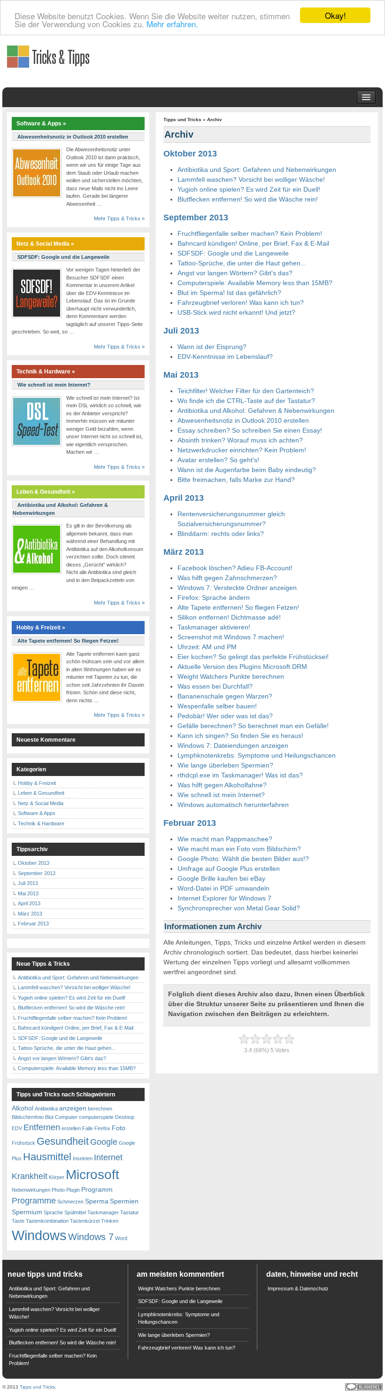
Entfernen (41, 1127)
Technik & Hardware (41, 823)
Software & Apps (36, 813)
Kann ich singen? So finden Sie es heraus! (240, 735)
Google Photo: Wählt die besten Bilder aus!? (243, 858)
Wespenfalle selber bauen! (217, 706)
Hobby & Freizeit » (40, 627)
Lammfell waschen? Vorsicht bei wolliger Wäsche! (251, 179)
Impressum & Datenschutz (298, 1288)
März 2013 (183, 552)
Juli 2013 (181, 330)
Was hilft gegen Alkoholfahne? (222, 785)
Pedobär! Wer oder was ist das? (225, 716)
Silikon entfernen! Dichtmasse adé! (229, 617)
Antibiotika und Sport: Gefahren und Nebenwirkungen (256, 169)
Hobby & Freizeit (37, 783)
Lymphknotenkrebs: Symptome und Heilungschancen (256, 755)
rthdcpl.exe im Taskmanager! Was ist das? (240, 775)
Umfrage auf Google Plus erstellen (228, 868)
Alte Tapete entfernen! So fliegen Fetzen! (238, 607)
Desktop (124, 1117)
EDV (17, 1128)
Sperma (96, 1201)
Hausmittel (47, 1157)
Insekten (82, 1158)
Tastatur (129, 1212)
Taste (18, 1221)
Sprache (53, 1212)
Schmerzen (70, 1201)
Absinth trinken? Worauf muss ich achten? (240, 440)
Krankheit (29, 1176)
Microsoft (92, 1174)
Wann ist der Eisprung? (211, 346)
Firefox (102, 1128)
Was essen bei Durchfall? (215, 686)
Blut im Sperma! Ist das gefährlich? (229, 292)
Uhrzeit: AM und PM (207, 647)
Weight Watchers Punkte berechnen (230, 676)
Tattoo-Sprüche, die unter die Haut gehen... (241, 263)
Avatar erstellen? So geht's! (218, 460)
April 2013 (183, 498)
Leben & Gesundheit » (45, 492)
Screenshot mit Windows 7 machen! (230, 637)
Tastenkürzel (85, 1221)
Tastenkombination (47, 1221)
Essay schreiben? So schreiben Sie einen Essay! (249, 430)
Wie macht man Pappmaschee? (224, 839)
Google (103, 1142)
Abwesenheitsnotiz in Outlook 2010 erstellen (243, 420)
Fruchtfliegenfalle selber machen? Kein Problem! (249, 233)
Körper (56, 1177)
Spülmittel (75, 1212)
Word (121, 1238)
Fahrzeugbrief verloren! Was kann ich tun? (240, 302)
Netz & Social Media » (45, 244)
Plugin (73, 1190)
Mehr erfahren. (172, 24)
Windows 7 (91, 1237)
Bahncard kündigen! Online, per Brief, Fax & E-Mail (253, 243)
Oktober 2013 (190, 153)
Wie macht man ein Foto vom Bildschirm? (239, 849)
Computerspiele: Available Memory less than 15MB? (254, 283)
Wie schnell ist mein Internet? (221, 795)
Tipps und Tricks (182, 119)
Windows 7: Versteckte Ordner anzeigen (237, 587)
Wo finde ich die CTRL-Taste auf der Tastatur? (246, 400)
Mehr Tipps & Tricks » (119, 218)
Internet (108, 1157)
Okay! (335, 15)
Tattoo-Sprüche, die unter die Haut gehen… (67, 1048)
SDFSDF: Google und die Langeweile (233, 253)
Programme (34, 1200)
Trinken (109, 1221)
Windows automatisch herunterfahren (233, 804)
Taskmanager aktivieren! (213, 627)
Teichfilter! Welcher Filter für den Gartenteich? (245, 391)
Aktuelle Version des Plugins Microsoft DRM (242, 666)
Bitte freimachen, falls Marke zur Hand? (236, 479)
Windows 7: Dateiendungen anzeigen (232, 745)
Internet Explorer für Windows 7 (224, 898)
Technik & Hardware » (45, 371)
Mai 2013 (181, 375)
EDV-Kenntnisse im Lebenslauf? (225, 356)
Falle (87, 1128)
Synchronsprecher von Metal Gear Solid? (238, 908)
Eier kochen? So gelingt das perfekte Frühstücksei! (253, 656)
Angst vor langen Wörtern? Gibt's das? (235, 273)
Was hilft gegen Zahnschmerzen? (227, 578)
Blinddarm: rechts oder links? (220, 533)
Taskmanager (103, 1212)
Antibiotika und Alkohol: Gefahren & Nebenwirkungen (255, 410)
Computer (66, 1117)
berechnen (100, 1108)
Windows (39, 1235)
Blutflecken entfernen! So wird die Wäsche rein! (247, 199)
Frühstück (23, 1143)
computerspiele (96, 1117)
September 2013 (195, 217)
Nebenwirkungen (31, 1190)
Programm (97, 1189)
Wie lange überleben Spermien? (225, 765)
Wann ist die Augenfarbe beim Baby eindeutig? (246, 469)
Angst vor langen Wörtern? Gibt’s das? (62, 1058)
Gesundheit (63, 1141)
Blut (49, 1117)
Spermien (124, 1201)
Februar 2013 (189, 823)
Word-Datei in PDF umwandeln (223, 888)
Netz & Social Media (40, 803)
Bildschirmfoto (28, 1117)
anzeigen (72, 1108)
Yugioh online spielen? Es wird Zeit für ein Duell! (248, 189)
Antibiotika (46, 1108)
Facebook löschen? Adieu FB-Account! (235, 568)
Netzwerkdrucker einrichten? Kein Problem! (241, 450)
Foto (118, 1128)
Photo (58, 1190)
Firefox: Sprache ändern (213, 597)
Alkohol (22, 1108)
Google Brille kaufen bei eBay (221, 878)
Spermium (27, 1212)
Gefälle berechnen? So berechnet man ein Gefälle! (253, 726)
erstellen (71, 1128)
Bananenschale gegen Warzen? (224, 696)
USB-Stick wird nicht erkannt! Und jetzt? (236, 312)
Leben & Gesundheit (41, 793)
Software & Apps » (41, 123)
